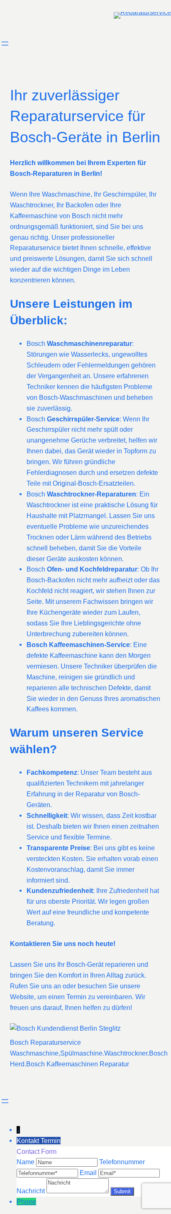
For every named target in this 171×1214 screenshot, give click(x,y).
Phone (26, 1201)
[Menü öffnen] (5, 44)
